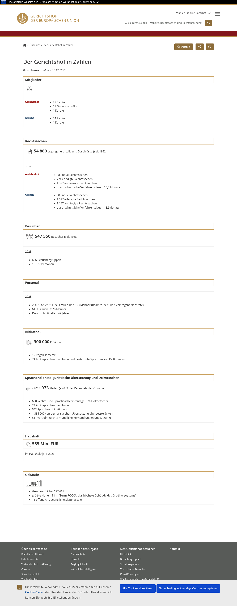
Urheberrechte (30, 559)
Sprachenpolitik (30, 574)
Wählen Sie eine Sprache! (191, 13)
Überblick (125, 554)
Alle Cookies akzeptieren (137, 588)
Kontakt (175, 549)
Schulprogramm (129, 564)
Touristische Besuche (132, 569)
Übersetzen (183, 46)
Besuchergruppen (130, 559)
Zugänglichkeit (29, 579)
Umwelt (75, 559)
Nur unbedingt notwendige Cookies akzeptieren (188, 588)
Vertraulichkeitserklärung (36, 564)
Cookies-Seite (34, 592)
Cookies (25, 569)
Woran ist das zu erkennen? (79, 1)
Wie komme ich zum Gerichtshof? (139, 579)
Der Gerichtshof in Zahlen (59, 45)
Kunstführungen (129, 574)
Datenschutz (78, 554)
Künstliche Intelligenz (83, 569)
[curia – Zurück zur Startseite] (48, 22)
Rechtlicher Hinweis (32, 554)
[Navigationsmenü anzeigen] (217, 13)
